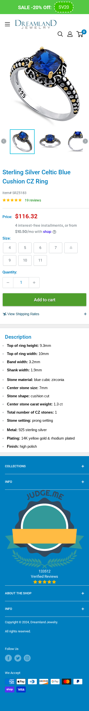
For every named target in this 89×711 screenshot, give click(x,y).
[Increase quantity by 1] (34, 282)
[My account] (69, 34)
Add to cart (44, 299)
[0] (80, 34)
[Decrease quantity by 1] (8, 282)
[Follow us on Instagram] (27, 658)
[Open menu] (7, 24)
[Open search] (60, 34)
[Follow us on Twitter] (17, 658)
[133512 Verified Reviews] (44, 582)
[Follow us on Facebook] (8, 658)
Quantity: (9, 272)
